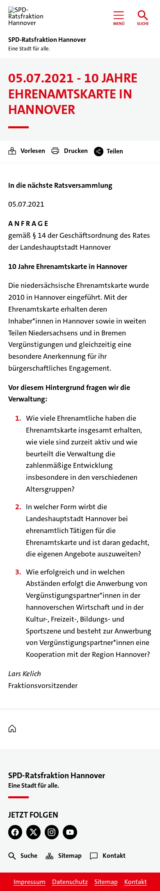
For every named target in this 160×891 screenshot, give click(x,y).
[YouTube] (70, 832)
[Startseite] (14, 729)
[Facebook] (15, 832)
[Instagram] (52, 832)
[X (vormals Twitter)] (33, 832)
